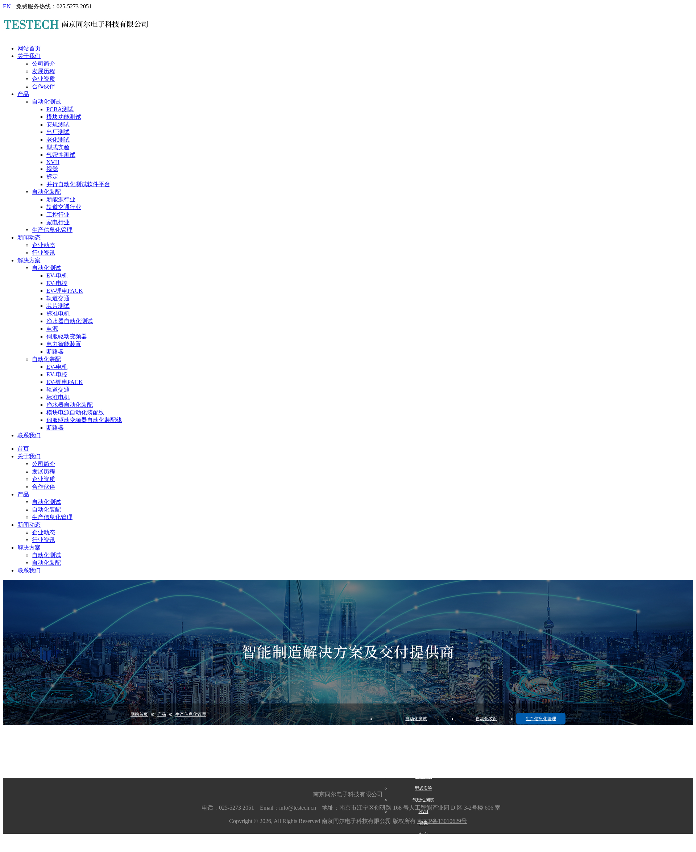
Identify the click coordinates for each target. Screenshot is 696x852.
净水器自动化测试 (69, 321)
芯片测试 (58, 306)
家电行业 (58, 222)
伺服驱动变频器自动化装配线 (84, 420)
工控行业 (58, 215)
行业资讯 (43, 253)
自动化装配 (46, 192)
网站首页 (29, 48)
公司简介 (43, 63)
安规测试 (58, 124)
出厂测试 (58, 132)
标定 (52, 177)
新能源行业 (60, 199)
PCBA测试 (60, 109)
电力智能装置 (63, 344)
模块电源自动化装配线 (75, 412)
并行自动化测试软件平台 (78, 184)
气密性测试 (60, 155)
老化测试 (58, 140)
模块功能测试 (63, 117)
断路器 (55, 351)
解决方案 (29, 260)
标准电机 (58, 313)
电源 (52, 329)
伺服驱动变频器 (66, 336)
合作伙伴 (43, 86)
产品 (23, 94)
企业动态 (43, 245)
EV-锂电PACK (64, 291)
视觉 (52, 169)
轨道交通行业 (63, 207)
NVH (52, 162)
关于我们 (29, 56)
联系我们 (29, 435)
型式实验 (58, 147)
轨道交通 (58, 298)
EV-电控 (56, 283)
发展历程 (43, 71)
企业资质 (43, 79)
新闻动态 (29, 237)
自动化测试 (46, 102)
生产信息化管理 (52, 230)
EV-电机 (56, 275)
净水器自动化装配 (69, 405)
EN (7, 6)
